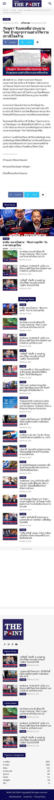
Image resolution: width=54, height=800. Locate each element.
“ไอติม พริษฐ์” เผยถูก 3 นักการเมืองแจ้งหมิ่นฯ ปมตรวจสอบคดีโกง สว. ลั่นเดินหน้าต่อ (35, 535)
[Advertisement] (27, 578)
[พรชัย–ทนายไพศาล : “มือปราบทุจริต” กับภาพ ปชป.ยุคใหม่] (27, 222)
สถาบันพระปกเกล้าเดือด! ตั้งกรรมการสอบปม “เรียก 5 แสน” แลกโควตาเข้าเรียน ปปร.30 (33, 254)
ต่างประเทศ (23, 398)
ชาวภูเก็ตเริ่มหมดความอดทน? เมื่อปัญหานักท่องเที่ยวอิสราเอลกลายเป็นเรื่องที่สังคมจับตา (35, 467)
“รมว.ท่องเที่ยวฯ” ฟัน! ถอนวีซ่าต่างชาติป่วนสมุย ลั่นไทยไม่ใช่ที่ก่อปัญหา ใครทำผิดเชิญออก (35, 372)
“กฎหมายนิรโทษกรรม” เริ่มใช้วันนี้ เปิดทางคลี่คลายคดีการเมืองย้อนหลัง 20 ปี (35, 421)
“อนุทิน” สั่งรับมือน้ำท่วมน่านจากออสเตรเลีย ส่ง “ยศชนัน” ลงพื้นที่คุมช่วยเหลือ (35, 520)
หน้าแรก (5, 10)
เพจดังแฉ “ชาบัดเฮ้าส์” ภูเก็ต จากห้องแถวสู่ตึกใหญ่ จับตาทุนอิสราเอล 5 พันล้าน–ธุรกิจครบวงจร (35, 268)
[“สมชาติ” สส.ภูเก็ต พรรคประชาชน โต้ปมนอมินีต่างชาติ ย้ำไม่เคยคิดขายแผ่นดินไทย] (10, 451)
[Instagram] (9, 644)
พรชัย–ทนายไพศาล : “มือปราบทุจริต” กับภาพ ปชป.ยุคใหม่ (25, 244)
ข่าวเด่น (6, 239)
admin (5, 248)
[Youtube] (16, 644)
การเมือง (13, 10)
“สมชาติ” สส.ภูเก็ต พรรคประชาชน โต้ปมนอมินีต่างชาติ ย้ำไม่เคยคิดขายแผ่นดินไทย (35, 452)
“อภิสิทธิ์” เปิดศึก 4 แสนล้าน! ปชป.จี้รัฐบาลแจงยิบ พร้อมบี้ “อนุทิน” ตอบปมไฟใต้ (32, 283)
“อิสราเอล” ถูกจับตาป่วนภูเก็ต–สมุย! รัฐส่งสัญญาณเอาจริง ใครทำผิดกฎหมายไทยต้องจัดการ (35, 388)
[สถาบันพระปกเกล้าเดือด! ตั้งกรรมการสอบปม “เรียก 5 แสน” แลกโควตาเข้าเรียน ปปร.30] (10, 256)
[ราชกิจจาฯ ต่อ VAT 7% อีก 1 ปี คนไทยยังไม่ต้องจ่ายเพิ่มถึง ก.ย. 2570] (10, 436)
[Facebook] (5, 644)
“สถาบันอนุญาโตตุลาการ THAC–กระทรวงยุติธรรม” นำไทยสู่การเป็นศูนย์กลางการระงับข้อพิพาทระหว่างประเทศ (35, 503)
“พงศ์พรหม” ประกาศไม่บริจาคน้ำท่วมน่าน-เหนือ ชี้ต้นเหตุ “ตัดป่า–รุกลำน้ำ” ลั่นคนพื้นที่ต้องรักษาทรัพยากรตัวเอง (34, 484)
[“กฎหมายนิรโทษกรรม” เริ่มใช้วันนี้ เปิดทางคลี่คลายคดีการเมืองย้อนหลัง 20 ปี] (10, 420)
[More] (37, 42)
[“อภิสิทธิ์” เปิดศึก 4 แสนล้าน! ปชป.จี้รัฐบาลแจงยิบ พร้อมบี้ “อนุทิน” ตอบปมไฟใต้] (10, 285)
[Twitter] (12, 644)
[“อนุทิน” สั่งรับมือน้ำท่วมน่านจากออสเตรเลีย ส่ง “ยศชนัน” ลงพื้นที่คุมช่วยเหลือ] (10, 518)
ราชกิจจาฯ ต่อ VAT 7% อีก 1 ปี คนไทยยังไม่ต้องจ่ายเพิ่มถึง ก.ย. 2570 (35, 436)
